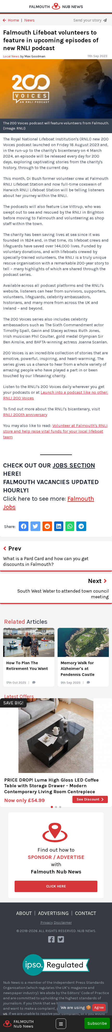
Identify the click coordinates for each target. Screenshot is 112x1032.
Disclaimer (63, 922)
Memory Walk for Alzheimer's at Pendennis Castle (78, 668)
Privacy (46, 922)
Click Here (56, 886)
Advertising (53, 913)
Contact (85, 913)
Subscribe (97, 1023)
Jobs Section (74, 465)
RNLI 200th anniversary (25, 414)
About (24, 913)
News (29, 20)
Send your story (87, 20)
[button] (52, 807)
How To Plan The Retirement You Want (27, 665)
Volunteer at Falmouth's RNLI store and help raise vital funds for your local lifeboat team (55, 431)
